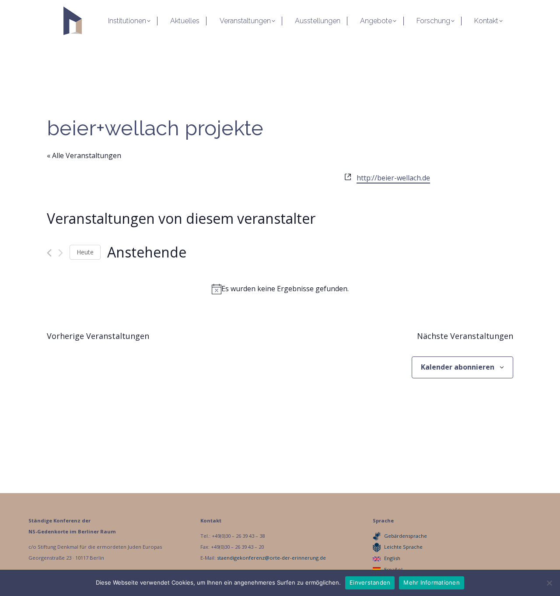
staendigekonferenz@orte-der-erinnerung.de (271, 557)
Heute (85, 252)
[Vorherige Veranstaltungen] (49, 253)
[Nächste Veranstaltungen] (60, 253)
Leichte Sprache (403, 546)
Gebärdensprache (405, 536)
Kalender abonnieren (457, 367)
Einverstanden (370, 582)
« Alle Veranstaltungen (84, 155)
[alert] (280, 289)
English (392, 558)
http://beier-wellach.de (393, 178)
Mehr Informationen (431, 582)
